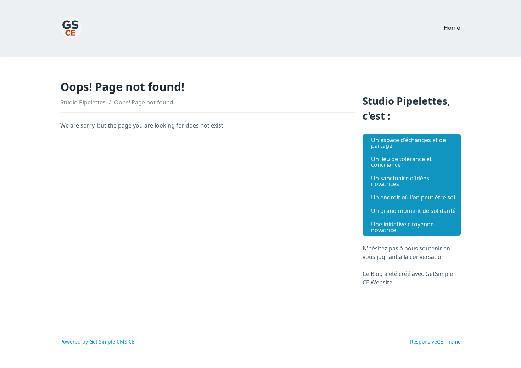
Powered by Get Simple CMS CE (97, 341)
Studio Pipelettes (83, 102)
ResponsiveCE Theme (435, 341)
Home (452, 28)
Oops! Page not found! (144, 102)
